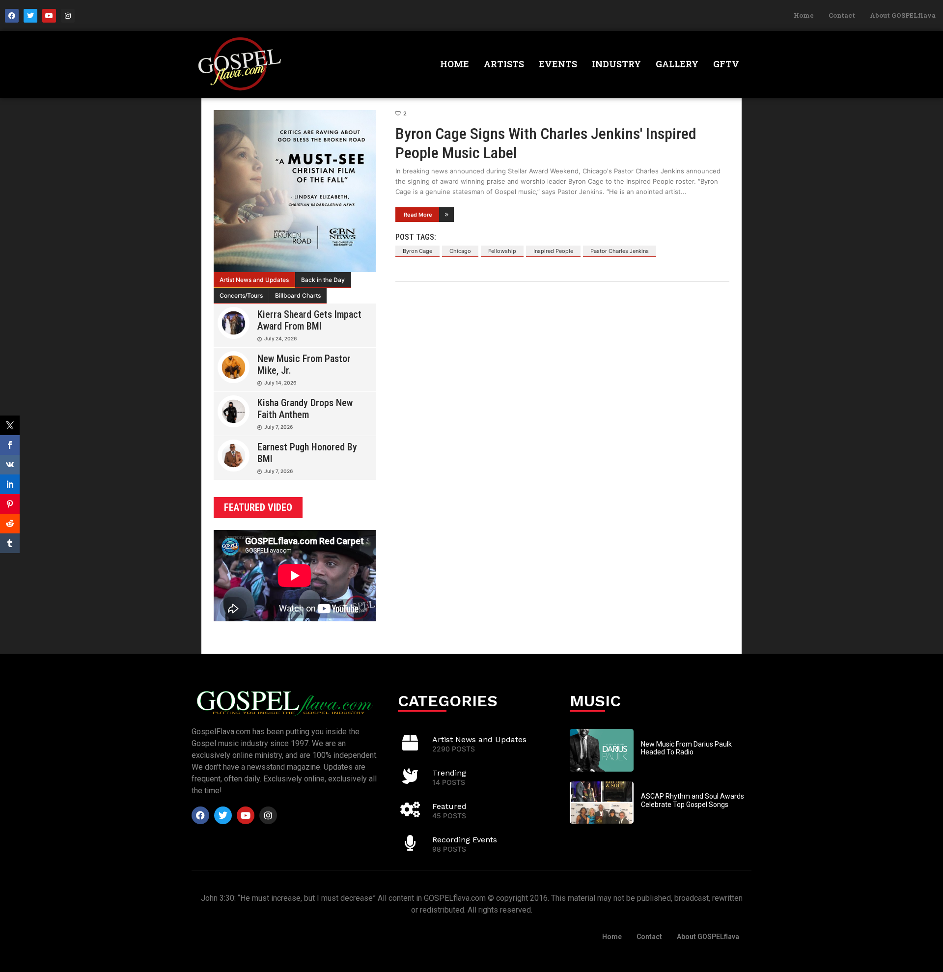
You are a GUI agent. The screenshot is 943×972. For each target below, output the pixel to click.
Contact (842, 15)
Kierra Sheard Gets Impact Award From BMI (309, 320)
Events (558, 64)
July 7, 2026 (278, 427)
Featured (449, 806)
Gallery (677, 64)
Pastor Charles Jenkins (619, 251)
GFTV (726, 64)
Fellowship (502, 251)
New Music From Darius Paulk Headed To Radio (686, 748)
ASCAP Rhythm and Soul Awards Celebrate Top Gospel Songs (692, 800)
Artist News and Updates (254, 279)
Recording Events (464, 839)
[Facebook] (12, 16)
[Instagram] (68, 16)
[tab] (254, 280)
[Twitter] (30, 16)
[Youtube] (49, 16)
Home (804, 15)
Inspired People (553, 251)
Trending (449, 773)
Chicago (460, 251)
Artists (504, 64)
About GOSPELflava (903, 15)
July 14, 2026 (280, 383)
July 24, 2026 (280, 338)
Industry (616, 64)
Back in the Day (323, 279)
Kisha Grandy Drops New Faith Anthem (305, 408)
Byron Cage (417, 251)
